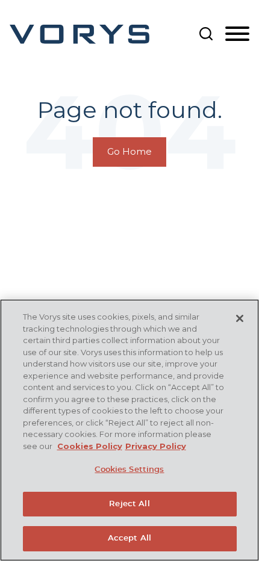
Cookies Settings (129, 470)
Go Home (129, 151)
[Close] (239, 318)
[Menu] (237, 34)
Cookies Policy (89, 446)
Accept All (129, 538)
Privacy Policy (155, 446)
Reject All (129, 504)
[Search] (206, 33)
